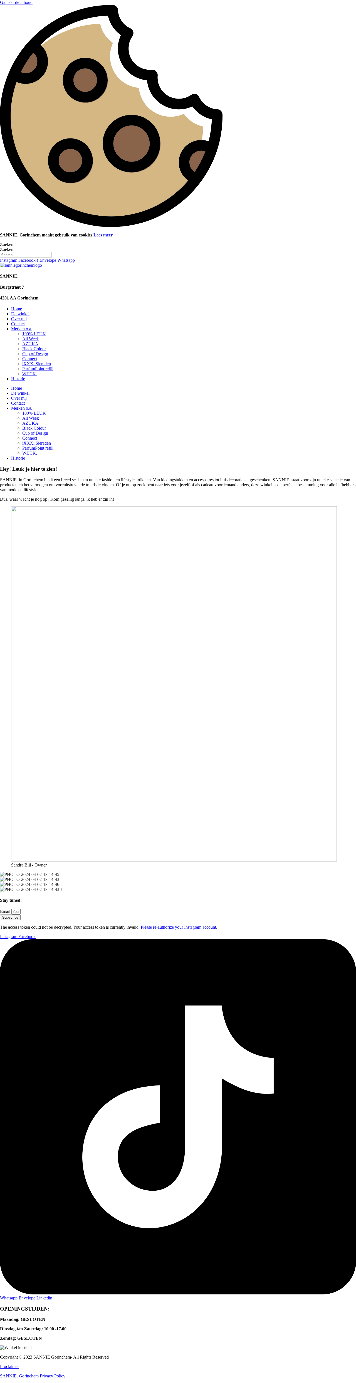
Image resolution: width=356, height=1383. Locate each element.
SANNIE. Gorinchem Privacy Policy (32, 1376)
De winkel (20, 313)
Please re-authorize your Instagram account (178, 927)
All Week (30, 338)
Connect (29, 358)
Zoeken (6, 244)
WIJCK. (29, 373)
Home (16, 308)
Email (5, 911)
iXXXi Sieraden (36, 363)
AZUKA (30, 343)
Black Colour (34, 348)
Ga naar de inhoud (16, 2)
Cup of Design (35, 353)
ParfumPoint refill (37, 368)
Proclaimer (9, 1366)
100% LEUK (34, 333)
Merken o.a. (21, 328)
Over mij (19, 318)
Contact (18, 323)
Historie (18, 378)
